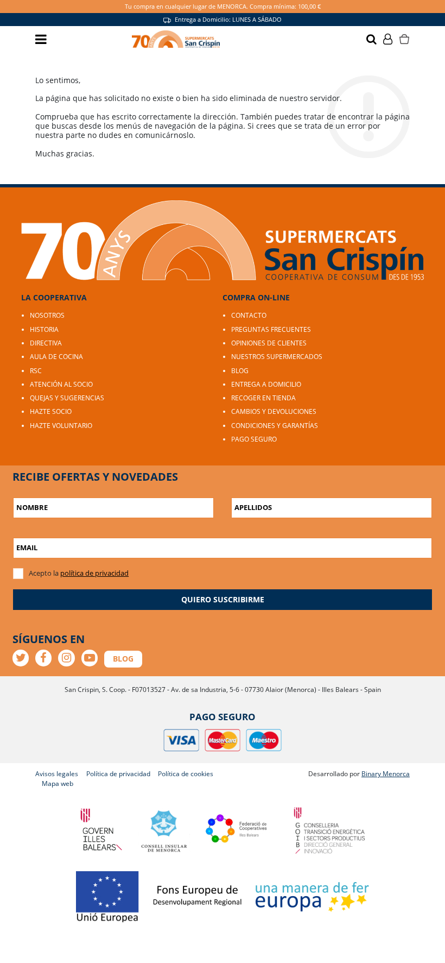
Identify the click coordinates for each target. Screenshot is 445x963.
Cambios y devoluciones (273, 411)
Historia (44, 329)
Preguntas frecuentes (271, 329)
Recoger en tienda (263, 398)
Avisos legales (56, 774)
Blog (240, 371)
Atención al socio (61, 384)
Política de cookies (185, 774)
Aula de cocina (56, 357)
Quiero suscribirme (222, 599)
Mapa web (57, 783)
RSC (36, 371)
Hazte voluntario (61, 425)
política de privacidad (94, 573)
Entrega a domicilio (266, 384)
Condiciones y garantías (274, 425)
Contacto (248, 315)
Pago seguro (254, 439)
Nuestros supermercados (276, 357)
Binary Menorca (385, 774)
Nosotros (47, 315)
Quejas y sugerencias (67, 398)
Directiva (46, 343)
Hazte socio (51, 411)
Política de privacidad (118, 774)
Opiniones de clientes (269, 343)
